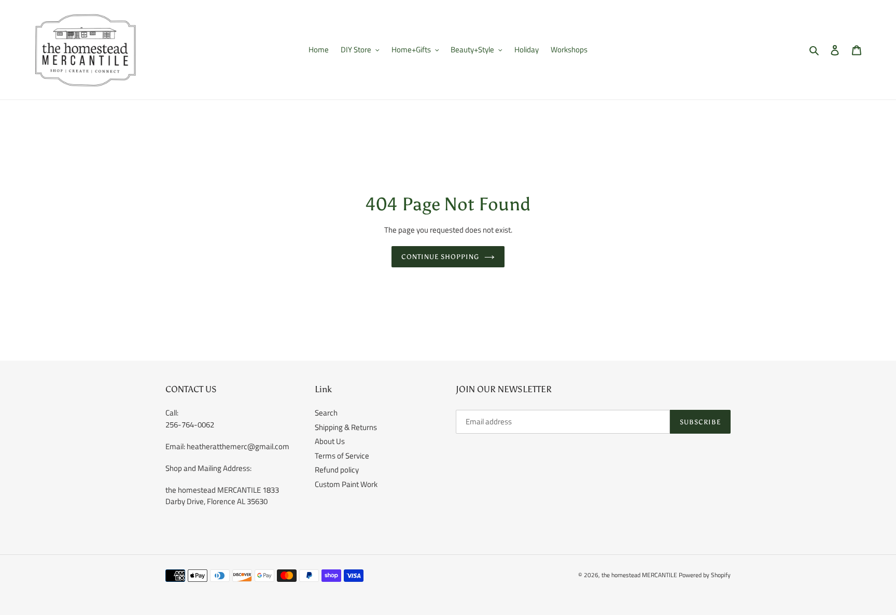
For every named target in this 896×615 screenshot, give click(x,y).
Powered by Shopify (705, 575)
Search (326, 413)
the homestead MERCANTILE (639, 575)
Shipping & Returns (346, 427)
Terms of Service (342, 456)
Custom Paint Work (346, 484)
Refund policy (337, 470)
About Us (330, 441)
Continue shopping (440, 257)
